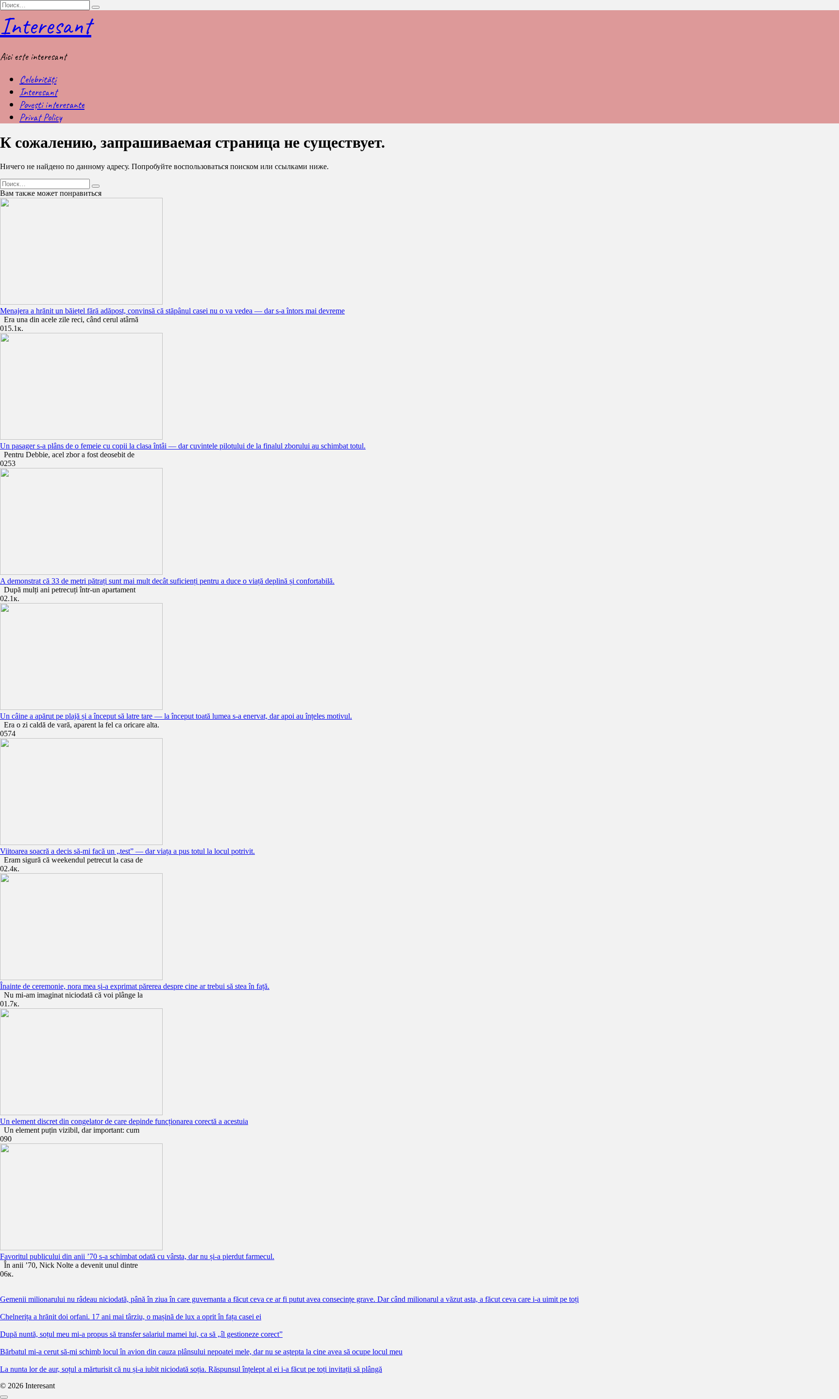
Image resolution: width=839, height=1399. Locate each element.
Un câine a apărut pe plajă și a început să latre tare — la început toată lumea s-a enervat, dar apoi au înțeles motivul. (176, 716)
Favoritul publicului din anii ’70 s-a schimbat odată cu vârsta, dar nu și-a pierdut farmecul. (137, 1256)
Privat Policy (40, 117)
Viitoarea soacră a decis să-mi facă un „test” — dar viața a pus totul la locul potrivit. (127, 851)
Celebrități (37, 79)
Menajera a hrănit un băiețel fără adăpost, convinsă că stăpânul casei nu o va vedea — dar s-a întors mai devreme (172, 311)
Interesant (45, 25)
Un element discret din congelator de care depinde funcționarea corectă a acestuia (124, 1121)
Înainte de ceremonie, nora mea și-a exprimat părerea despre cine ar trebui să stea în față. (134, 986)
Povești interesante (51, 104)
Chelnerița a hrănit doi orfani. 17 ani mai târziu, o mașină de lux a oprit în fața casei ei (130, 1317)
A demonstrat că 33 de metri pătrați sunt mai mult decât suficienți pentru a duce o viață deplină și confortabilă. (167, 581)
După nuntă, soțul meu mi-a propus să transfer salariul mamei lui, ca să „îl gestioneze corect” (141, 1334)
